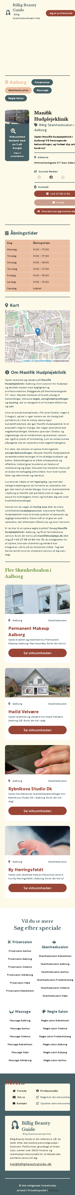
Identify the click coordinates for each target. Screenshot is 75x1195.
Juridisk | (21, 1190)
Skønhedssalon (18, 90)
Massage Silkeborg (20, 1060)
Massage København (20, 1044)
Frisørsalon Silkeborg (20, 974)
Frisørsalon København (20, 990)
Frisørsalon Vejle (20, 982)
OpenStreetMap (43, 360)
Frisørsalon (42, 82)
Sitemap (54, 1190)
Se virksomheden (37, 653)
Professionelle (49, 1090)
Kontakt (22, 1103)
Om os (21, 1097)
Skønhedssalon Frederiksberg (55, 979)
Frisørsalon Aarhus (20, 950)
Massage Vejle (20, 1052)
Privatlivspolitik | (38, 1190)
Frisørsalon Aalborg (20, 958)
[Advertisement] (37, 50)
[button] (37, 332)
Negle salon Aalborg (55, 1044)
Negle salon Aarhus (55, 1060)
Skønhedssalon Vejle (55, 995)
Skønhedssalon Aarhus (55, 971)
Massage (42, 90)
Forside (21, 1090)
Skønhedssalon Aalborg (55, 963)
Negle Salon (16, 98)
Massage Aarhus (20, 1028)
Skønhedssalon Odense (55, 987)
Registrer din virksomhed (55, 1097)
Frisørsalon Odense (20, 966)
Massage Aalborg (20, 1020)
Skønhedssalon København (55, 955)
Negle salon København (55, 1020)
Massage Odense (20, 1036)
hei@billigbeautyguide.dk (30, 1164)
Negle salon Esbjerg (55, 1052)
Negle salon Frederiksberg (55, 1036)
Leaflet (26, 360)
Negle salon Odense (55, 1028)
